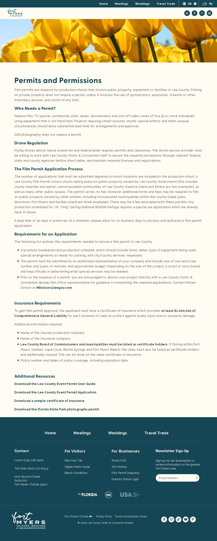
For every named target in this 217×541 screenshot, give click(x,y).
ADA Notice (119, 466)
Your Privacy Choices (76, 516)
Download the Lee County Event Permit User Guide (54, 384)
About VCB (119, 460)
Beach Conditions (76, 472)
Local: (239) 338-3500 (28, 460)
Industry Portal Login (125, 479)
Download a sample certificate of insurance (49, 401)
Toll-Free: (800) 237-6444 (31, 468)
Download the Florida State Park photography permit (56, 409)
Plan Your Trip (74, 460)
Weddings (142, 3)
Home (103, 3)
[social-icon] (187, 13)
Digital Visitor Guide (77, 466)
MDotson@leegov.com (54, 287)
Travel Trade (165, 3)
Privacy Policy (104, 516)
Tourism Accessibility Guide (131, 516)
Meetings (121, 3)
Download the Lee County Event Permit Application (55, 392)
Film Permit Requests (126, 472)
